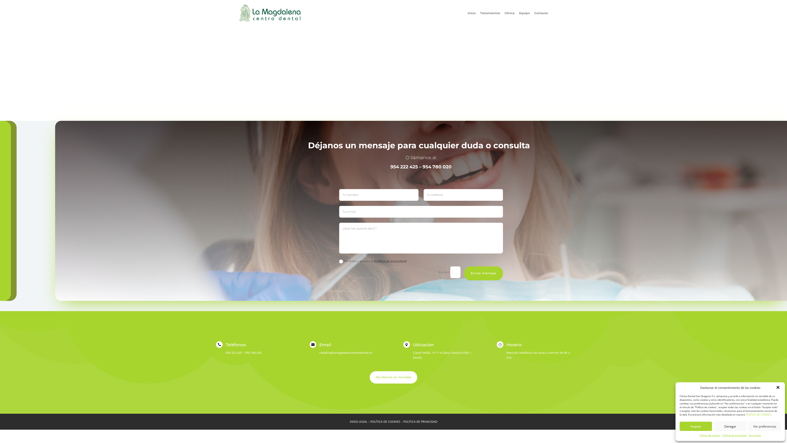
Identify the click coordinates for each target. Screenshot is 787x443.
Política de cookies (709, 435)
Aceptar (695, 426)
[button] (778, 387)
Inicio (472, 13)
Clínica (510, 13)
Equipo (524, 13)
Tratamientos (490, 13)
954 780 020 (253, 353)
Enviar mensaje (483, 273)
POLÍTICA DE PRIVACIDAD (420, 422)
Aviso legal (755, 435)
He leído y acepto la (375, 261)
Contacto (541, 13)
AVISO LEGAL (358, 422)
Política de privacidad (734, 435)
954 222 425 (234, 353)
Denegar (730, 426)
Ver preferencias (764, 426)
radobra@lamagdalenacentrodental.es (345, 353)
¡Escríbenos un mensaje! (393, 377)
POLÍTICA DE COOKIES (758, 414)
